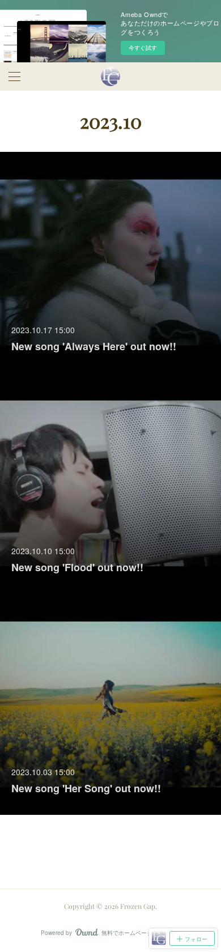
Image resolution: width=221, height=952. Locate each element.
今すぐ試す (143, 48)
